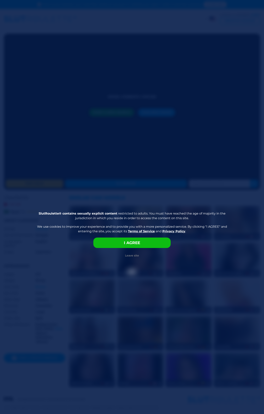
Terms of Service (141, 231)
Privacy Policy (173, 231)
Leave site (132, 255)
